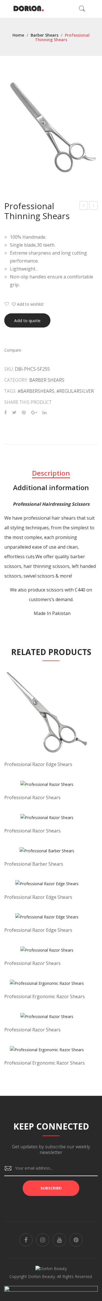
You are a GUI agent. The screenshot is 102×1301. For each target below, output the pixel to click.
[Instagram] (42, 1240)
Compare (12, 350)
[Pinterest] (24, 412)
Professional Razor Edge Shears (38, 764)
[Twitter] (14, 412)
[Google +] (34, 412)
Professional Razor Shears (32, 797)
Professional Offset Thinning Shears (84, 206)
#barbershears (36, 391)
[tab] (51, 473)
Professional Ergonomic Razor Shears (44, 996)
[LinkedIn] (44, 412)
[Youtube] (59, 1240)
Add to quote (27, 320)
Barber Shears (44, 35)
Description (51, 473)
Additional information (51, 487)
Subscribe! (51, 1188)
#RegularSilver (75, 391)
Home (18, 35)
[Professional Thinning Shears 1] (51, 127)
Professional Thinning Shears (94, 206)
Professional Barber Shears (33, 864)
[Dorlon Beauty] (30, 8)
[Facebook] (5, 412)
